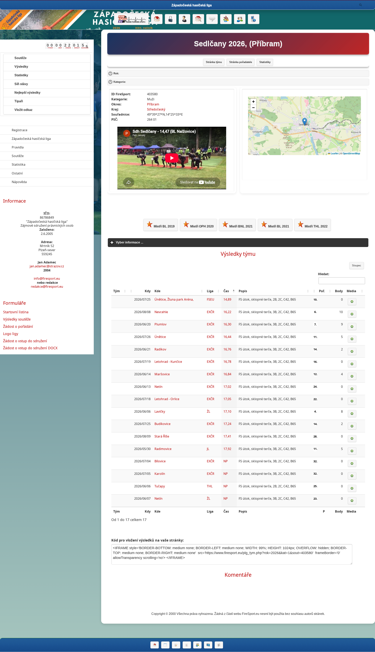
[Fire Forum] (240, 19)
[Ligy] (219, 644)
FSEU (210, 299)
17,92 (227, 449)
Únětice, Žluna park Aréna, (174, 299)
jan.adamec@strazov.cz (47, 266)
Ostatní (35, 173)
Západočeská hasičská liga (49, 139)
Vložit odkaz (23, 109)
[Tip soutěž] (197, 644)
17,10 (227, 411)
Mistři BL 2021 (278, 226)
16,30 (227, 324)
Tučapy (159, 486)
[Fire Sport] (131, 19)
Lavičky (159, 411)
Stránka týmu (214, 62)
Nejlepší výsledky (27, 92)
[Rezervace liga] (176, 644)
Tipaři (18, 101)
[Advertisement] (238, 205)
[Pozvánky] (165, 644)
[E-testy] (226, 19)
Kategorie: (134, 82)
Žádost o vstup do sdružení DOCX (30, 348)
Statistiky (265, 62)
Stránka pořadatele (240, 62)
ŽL (208, 411)
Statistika (36, 164)
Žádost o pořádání (18, 326)
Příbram (153, 104)
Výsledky (21, 66)
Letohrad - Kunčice (168, 361)
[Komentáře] (212, 19)
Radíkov (160, 349)
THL (209, 486)
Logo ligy (10, 333)
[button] (125, 291)
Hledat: (323, 274)
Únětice (160, 337)
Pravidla (36, 147)
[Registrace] (184, 19)
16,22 (227, 312)
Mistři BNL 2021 (241, 226)
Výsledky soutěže (17, 319)
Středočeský (156, 109)
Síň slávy (21, 84)
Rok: (130, 73)
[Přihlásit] (170, 19)
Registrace (19, 130)
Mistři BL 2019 (164, 226)
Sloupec (356, 265)
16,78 (227, 361)
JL (208, 449)
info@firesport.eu (47, 278)
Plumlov (160, 324)
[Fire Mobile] (253, 19)
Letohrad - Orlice (166, 399)
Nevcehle (161, 312)
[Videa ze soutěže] (208, 644)
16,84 (227, 374)
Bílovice (160, 461)
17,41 (227, 436)
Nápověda (37, 182)
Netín (158, 386)
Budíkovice (162, 424)
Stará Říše (161, 436)
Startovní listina (16, 312)
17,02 (227, 386)
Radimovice (162, 449)
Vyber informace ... (147, 242)
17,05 (227, 399)
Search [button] (360, 5)
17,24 (227, 424)
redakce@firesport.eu (47, 286)
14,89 (227, 299)
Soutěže (20, 58)
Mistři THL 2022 (316, 226)
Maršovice (162, 374)
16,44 (227, 337)
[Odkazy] (198, 19)
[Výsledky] (187, 644)
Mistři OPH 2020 (201, 226)
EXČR (210, 312)
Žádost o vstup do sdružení (25, 341)
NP (225, 461)
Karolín (159, 473)
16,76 (227, 349)
